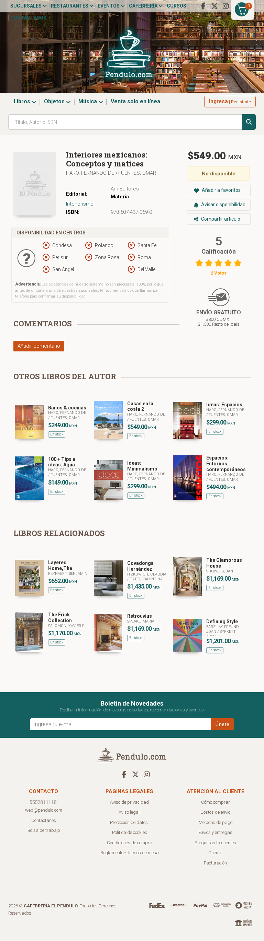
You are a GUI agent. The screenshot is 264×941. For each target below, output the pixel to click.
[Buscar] (249, 122)
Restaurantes (70, 6)
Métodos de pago (215, 822)
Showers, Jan (219, 571)
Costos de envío (215, 812)
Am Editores (125, 189)
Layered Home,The (60, 565)
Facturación (215, 863)
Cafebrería (143, 6)
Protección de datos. (129, 822)
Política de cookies (129, 832)
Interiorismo (80, 204)
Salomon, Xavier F (66, 626)
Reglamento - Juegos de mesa (129, 852)
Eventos (109, 6)
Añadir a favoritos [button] (221, 190)
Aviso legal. (130, 812)
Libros (23, 101)
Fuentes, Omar (137, 173)
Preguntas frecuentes (215, 842)
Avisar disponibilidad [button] (222, 204)
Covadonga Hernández (140, 566)
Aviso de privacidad (129, 802)
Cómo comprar (215, 802)
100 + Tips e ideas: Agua (61, 462)
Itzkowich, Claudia (146, 574)
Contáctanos (28, 18)
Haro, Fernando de (91, 173)
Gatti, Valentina (146, 579)
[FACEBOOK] (203, 6)
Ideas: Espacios (224, 404)
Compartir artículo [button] (220, 219)
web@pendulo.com (43, 810)
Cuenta (215, 852)
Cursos (176, 6)
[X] (214, 6)
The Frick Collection (60, 617)
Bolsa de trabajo (44, 830)
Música (88, 101)
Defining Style (222, 621)
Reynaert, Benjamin (67, 573)
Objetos (55, 101)
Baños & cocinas (67, 407)
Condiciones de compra (129, 842)
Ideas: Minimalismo (142, 466)
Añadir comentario (39, 346)
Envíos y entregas (215, 832)
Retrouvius (139, 616)
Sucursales (26, 6)
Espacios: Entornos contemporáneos (226, 463)
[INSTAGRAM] (226, 6)
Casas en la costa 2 (140, 406)
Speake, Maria (140, 621)
